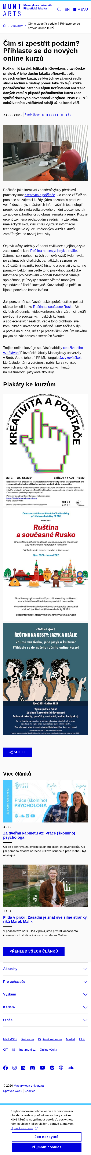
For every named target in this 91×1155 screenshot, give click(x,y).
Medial (70, 1039)
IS (13, 1049)
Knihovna (27, 1039)
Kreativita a (33, 195)
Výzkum (9, 994)
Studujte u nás (57, 115)
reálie (72, 251)
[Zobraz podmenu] (81, 969)
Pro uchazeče (14, 981)
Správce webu (12, 1090)
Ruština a (40, 307)
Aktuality (10, 969)
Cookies (30, 1090)
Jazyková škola (71, 357)
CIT (5, 1049)
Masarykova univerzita (29, 1085)
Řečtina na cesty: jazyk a (49, 251)
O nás (7, 1020)
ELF (82, 1039)
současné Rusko (60, 307)
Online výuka (48, 1049)
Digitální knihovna (50, 1039)
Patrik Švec (32, 114)
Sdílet (20, 752)
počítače (48, 195)
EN (67, 10)
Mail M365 (10, 1039)
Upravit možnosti (22, 1128)
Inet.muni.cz (27, 1049)
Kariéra (9, 1007)
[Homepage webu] (27, 10)
